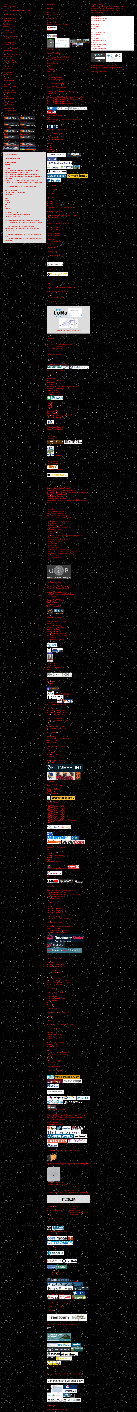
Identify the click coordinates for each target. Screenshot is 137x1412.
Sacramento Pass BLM (55, 532)
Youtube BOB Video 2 (54, 235)
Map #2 (49, 405)
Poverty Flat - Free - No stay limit (58, 586)
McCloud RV (51, 201)
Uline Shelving (52, 390)
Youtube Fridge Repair (55, 908)
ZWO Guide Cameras (54, 348)
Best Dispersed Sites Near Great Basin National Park (66, 97)
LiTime (49, 143)
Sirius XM (50, 1150)
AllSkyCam (51, 8)
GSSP (49, 976)
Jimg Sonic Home (115, 8)
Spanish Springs (53, 63)
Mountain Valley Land (54, 133)
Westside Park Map (54, 972)
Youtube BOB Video (54, 233)
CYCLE (52, 667)
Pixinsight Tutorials (53, 631)
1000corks (50, 439)
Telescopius (51, 752)
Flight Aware (51, 781)
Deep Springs (52, 902)
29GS (49, 219)
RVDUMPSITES (72, 1324)
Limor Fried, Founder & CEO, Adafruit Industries (64, 1246)
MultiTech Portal (52, 93)
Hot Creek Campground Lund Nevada (60, 594)
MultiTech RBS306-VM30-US (57, 291)
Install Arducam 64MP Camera (57, 892)
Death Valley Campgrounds (56, 998)
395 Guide (50, 1004)
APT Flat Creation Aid (54, 617)
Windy (49, 1214)
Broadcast (115, 10)
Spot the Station (68, 1190)
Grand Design (52, 217)
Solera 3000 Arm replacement (57, 87)
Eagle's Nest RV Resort (55, 600)
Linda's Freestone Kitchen (56, 1125)
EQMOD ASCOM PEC (55, 255)
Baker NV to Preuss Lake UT (57, 494)
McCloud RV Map (53, 203)
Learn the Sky (52, 301)
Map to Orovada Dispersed (56, 498)
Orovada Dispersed (54, 530)
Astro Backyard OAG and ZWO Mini (59, 344)
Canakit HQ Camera (54, 1036)
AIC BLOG (95, 38)
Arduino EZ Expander (54, 958)
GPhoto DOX (51, 742)
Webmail (63, 129)
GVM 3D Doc (63, 1054)
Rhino (49, 1058)
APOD (49, 259)
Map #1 (49, 403)
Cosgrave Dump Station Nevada (58, 488)
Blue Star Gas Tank (54, 14)
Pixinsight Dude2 (53, 464)
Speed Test (71, 1192)
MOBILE (59, 667)
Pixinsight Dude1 (53, 462)
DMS (48, 197)
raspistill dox (51, 1303)
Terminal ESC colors (64, 1303)
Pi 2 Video (63, 1307)
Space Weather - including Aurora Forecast (62, 287)
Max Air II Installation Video (56, 1366)
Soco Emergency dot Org (78, 1212)
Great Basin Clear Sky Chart (57, 528)
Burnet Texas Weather (55, 429)
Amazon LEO (51, 4)
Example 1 (50, 293)
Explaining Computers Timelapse (59, 1052)
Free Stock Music (53, 1235)
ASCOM (50, 681)
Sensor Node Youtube (54, 1275)
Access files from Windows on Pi (58, 1012)
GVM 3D (55, 1054)
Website (56, 129)
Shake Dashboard (53, 928)
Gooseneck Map (52, 411)
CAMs (105, 72)
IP (47, 667)
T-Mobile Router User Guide (57, 1185)
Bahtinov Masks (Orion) (62, 694)
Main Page (110, 68)
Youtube (50, 708)
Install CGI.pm (52, 853)
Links (106, 8)
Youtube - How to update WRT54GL (59, 1294)
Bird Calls (50, 1311)
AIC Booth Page (97, 34)
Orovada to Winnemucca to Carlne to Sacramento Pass (66, 492)
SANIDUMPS (60, 1324)
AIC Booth (95, 26)
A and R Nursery (52, 802)
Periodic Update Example (56, 297)
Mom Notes (52, 1405)
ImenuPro (50, 239)
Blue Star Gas (52, 12)
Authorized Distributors (59, 868)
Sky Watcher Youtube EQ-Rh (57, 728)
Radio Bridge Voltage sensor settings (60, 91)
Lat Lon (49, 65)
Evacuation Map (74, 1210)
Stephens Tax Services (55, 185)
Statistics (107, 10)
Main (102, 66)
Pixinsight (50, 623)
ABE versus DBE (53, 629)
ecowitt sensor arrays (54, 77)
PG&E (49, 791)
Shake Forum (51, 71)
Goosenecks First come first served (59, 415)
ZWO (48, 340)
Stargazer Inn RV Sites (55, 534)
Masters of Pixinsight (54, 625)
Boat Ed (49, 117)
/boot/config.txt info (53, 898)
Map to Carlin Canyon (54, 496)
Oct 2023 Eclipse (53, 556)
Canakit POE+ (52, 1038)
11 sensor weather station (56, 83)
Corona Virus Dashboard (55, 1070)
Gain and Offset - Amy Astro (56, 621)
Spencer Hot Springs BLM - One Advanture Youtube (65, 99)
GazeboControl (61, 330)
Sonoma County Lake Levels (57, 760)
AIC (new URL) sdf (98, 20)
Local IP (61, 806)
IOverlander (51, 121)
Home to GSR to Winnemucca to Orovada (61, 490)
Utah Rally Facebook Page (56, 139)
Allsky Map (51, 736)
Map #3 (49, 407)
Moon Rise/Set (52, 637)
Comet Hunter (52, 750)
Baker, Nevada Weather (55, 370)
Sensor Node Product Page (56, 1273)
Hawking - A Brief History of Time (58, 223)
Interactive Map (52, 524)
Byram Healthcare (53, 793)
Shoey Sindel (51, 382)
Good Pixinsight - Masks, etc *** (58, 633)
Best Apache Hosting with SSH (58, 388)
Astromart (80, 1374)
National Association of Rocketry (58, 57)
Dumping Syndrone (54, 1066)
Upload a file (51, 988)
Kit (48, 876)
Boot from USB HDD (54, 861)
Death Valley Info (53, 996)
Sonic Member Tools (98, 6)
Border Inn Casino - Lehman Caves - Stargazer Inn (65, 536)
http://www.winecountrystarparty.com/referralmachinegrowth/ (68, 1164)
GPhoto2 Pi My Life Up (55, 740)
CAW (53, 197)
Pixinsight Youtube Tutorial (56, 627)
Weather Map (52, 1206)
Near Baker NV (52, 546)
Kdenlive (50, 1050)
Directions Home (53, 413)
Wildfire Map (73, 1214)
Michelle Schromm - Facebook (57, 720)
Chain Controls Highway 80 (56, 785)
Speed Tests (53, 1192)
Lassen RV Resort (53, 978)
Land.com (50, 604)
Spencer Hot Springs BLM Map (58, 101)
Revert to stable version (55, 896)
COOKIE (94, 42)
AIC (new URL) (96, 16)
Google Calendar (53, 1008)
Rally (48, 205)
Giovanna (72, 1374)
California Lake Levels (55, 762)
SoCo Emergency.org (54, 1210)
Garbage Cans (52, 18)
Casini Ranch (63, 1374)
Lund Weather (52, 596)
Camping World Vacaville (56, 962)
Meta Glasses (51, 437)
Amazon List (51, 1032)
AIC (92, 36)
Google (49, 269)
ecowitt (49, 75)
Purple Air (50, 1208)
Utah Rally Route (53, 137)
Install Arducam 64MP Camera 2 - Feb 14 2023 (63, 894)
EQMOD (50, 683)
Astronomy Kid (52, 1374)
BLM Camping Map (53, 606)
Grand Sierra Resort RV (55, 512)
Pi (53, 822)
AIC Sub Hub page (98, 32)
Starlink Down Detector (55, 53)
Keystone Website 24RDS (56, 966)
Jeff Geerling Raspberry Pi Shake (59, 930)
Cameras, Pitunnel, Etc (55, 714)
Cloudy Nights (52, 247)
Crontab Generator (53, 857)
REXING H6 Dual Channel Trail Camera (61, 1024)
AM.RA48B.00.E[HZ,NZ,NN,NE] (58, 926)
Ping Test (62, 1192)
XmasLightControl (74, 330)
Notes (49, 1002)
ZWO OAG (50, 350)
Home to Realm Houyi (54, 115)
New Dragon (51, 1042)
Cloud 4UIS (51, 1016)
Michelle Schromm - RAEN (56, 718)
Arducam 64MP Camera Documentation (61, 890)
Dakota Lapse (52, 1062)
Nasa (49, 560)
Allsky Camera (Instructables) (57, 24)
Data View (50, 954)
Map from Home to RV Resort (57, 980)
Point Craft (50, 679)
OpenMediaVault (53, 394)
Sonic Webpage (52, 1307)
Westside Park (52, 189)
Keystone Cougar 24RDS (56, 964)
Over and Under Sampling (56, 746)
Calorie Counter (52, 1223)
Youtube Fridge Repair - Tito (57, 910)
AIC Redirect (51, 378)
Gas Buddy (51, 510)
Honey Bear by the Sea (55, 992)
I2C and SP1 (51, 1248)
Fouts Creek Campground (56, 470)
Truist (49, 145)
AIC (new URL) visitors (99, 18)
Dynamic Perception (54, 1060)
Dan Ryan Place (52, 602)
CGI (48, 851)
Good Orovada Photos (55, 542)
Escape (49, 147)
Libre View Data (52, 384)
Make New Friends (10, 6)
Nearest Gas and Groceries (56, 592)
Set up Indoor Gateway (55, 380)
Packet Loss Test (82, 1192)
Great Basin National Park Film (58, 522)
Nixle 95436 (73, 1206)
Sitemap (100, 8)
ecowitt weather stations (55, 79)
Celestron (50, 338)
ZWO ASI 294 (51, 702)
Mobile (107, 66)
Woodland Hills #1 (53, 227)
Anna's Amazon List (54, 1034)
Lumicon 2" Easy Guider (55, 346)
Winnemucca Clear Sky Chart (57, 516)
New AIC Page (96, 24)
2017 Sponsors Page (98, 40)
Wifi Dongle (74, 1281)
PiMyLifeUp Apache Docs (56, 847)
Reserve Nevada (53, 548)
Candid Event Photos (98, 44)
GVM (48, 1054)
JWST (49, 1020)
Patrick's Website (53, 1219)
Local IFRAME (52, 663)
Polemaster (51, 732)
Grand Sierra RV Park (54, 558)
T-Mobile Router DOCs (55, 1183)
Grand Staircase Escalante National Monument (63, 119)
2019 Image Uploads (98, 48)
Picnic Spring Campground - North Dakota (62, 386)
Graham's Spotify (53, 789)
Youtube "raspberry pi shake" (57, 932)
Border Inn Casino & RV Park (57, 540)
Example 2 (50, 295)
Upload (93, 28)
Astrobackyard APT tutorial (56, 704)
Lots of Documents (53, 1271)
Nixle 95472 (73, 1208)
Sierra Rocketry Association (56, 59)
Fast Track (50, 1324)
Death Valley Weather (54, 1000)
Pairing (49, 748)
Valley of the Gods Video (55, 417)
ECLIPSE (50, 374)
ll (63, 667)
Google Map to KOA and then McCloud (60, 207)
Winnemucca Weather (54, 514)
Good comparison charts (55, 726)
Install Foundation (53, 1123)
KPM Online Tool (53, 49)
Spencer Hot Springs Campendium (59, 103)
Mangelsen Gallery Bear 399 (57, 364)
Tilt (48, 460)
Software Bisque (52, 251)
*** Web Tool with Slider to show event (60, 518)
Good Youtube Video (54, 922)
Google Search (52, 22)
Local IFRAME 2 (52, 665)
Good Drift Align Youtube (55, 639)
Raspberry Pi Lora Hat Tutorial (57, 710)
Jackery (49, 724)
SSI (48, 849)
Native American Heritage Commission (68, 1150)
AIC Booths (63, 820)
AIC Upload (72, 820)
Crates (49, 283)
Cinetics (50, 1056)
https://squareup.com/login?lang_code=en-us (21, 174)
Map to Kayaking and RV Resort (58, 982)
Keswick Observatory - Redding (58, 738)
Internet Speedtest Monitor (56, 855)
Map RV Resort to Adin (55, 984)
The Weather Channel (54, 354)
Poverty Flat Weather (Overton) (58, 588)
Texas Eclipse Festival (55, 427)
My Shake (50, 69)
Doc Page (50, 1256)
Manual (49, 906)
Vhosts (49, 859)
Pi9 (48, 279)
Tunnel (55, 806)
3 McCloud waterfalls (54, 211)
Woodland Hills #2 (53, 229)
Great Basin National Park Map (58, 550)
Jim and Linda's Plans (57, 1409)
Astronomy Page (97, 12)
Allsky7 (49, 30)
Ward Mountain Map (54, 582)
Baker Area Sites (53, 538)
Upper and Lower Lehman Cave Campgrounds (63, 552)
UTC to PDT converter (55, 526)
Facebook (57, 456)
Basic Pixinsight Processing (57, 635)
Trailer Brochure (52, 392)
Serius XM (50, 193)
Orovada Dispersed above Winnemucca (61, 554)
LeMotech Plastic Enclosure (57, 1231)
